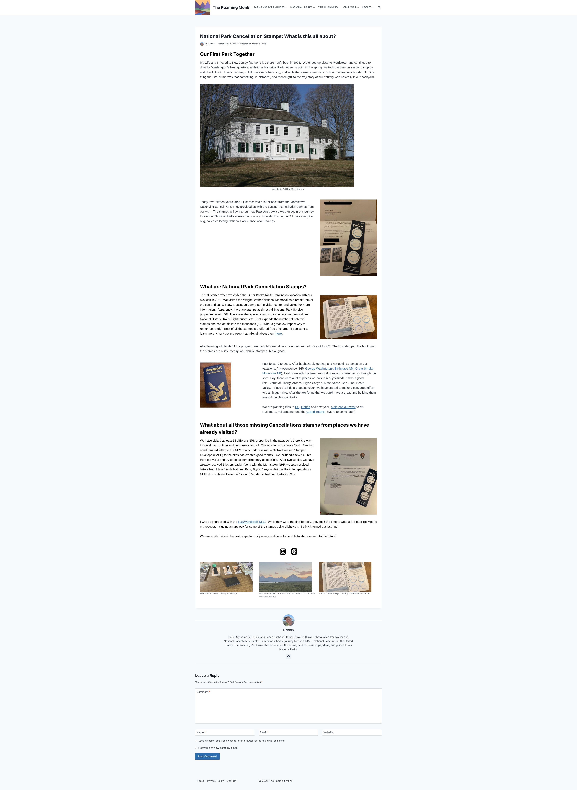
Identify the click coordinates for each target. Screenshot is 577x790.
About (200, 780)
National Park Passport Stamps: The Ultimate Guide (344, 593)
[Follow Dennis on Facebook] (288, 656)
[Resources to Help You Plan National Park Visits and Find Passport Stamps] (287, 577)
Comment (203, 691)
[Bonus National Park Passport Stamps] (228, 577)
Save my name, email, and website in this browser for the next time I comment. (241, 740)
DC (297, 407)
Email (264, 732)
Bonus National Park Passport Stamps (218, 593)
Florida (305, 407)
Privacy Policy (215, 780)
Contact (231, 780)
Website (328, 732)
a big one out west (343, 407)
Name (201, 732)
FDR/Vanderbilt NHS (251, 521)
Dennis (211, 43)
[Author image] (202, 44)
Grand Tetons (315, 411)
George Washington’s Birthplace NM (329, 368)
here (278, 333)
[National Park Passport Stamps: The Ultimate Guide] (347, 577)
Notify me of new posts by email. (218, 747)
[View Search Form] (379, 7)
